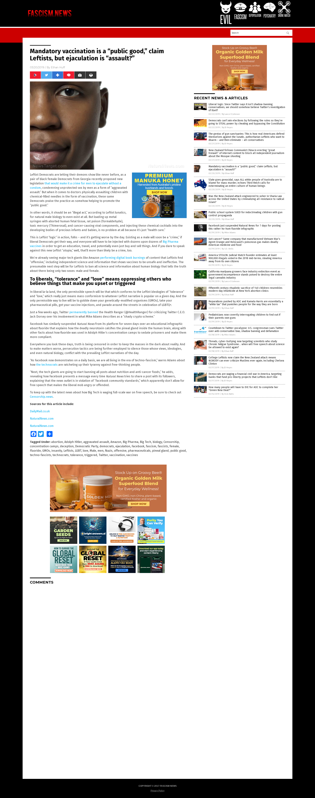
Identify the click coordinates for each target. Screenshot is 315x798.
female (174, 446)
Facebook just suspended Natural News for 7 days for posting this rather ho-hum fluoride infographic (245, 227)
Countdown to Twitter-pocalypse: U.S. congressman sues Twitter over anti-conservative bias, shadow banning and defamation (246, 329)
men (101, 450)
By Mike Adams (229, 232)
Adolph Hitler (73, 442)
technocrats (60, 455)
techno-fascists (40, 455)
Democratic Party (86, 446)
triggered (90, 455)
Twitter (103, 455)
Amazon (115, 442)
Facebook (138, 446)
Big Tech (145, 442)
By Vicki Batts (228, 394)
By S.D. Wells (227, 249)
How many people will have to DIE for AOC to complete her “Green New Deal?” (243, 389)
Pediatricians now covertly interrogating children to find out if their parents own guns (244, 316)
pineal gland (160, 450)
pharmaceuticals (139, 450)
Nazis (108, 450)
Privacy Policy (157, 790)
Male (93, 450)
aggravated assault (96, 442)
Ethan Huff (58, 67)
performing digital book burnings (122, 257)
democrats (107, 446)
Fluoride (35, 450)
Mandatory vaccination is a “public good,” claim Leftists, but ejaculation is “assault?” (243, 168)
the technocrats (47, 364)
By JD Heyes (227, 127)
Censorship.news (41, 396)
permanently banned (83, 312)
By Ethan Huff (228, 173)
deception (67, 446)
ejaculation (122, 446)
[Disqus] (108, 632)
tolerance (76, 455)
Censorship (171, 442)
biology (157, 442)
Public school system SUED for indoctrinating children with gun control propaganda (245, 214)
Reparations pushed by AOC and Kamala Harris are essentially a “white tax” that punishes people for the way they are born (246, 303)
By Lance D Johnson (231, 114)
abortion (57, 442)
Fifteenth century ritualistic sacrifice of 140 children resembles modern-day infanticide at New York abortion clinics (245, 289)
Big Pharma (130, 442)
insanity (56, 450)
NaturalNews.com (42, 418)
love (85, 450)
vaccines (132, 455)
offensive (120, 450)
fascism (151, 446)
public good (178, 450)
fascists (163, 446)
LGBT (78, 450)
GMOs (46, 450)
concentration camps (44, 446)
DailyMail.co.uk (40, 411)
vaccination (117, 455)
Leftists (68, 450)
